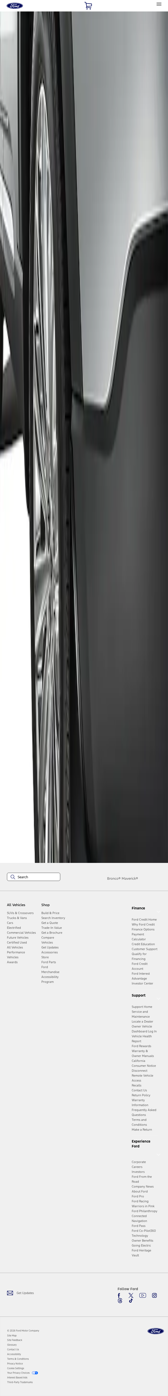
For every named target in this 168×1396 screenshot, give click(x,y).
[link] (12, 1335)
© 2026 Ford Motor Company (23, 1330)
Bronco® (114, 878)
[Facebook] (120, 1295)
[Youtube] (142, 1295)
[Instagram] (154, 1295)
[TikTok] (130, 1300)
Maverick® (130, 878)
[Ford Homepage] (156, 1331)
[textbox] (33, 877)
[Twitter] (130, 1295)
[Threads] (120, 1300)
